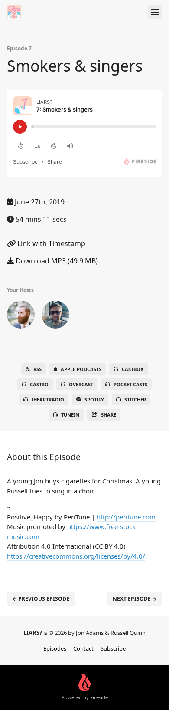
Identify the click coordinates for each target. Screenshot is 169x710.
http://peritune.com (126, 517)
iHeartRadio (48, 399)
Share (108, 414)
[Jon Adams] (21, 316)
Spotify (94, 399)
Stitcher (135, 399)
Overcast (81, 384)
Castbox (132, 369)
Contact (83, 648)
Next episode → (135, 598)
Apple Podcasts (81, 369)
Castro (39, 384)
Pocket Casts (130, 384)
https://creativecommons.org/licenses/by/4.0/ (76, 556)
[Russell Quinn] (55, 316)
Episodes (54, 648)
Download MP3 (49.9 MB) (56, 261)
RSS (37, 369)
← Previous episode (40, 598)
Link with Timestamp (50, 243)
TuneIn (70, 414)
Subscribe (113, 648)
